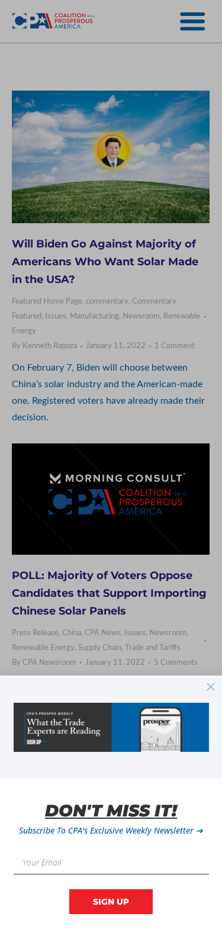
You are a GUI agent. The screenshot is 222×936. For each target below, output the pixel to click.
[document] (111, 468)
